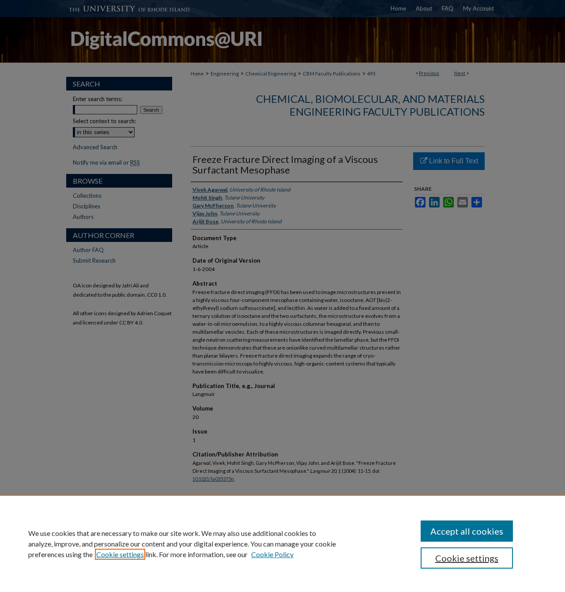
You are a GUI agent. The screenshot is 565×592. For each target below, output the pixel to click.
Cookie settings (120, 554)
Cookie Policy (272, 554)
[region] (282, 543)
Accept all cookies (466, 531)
